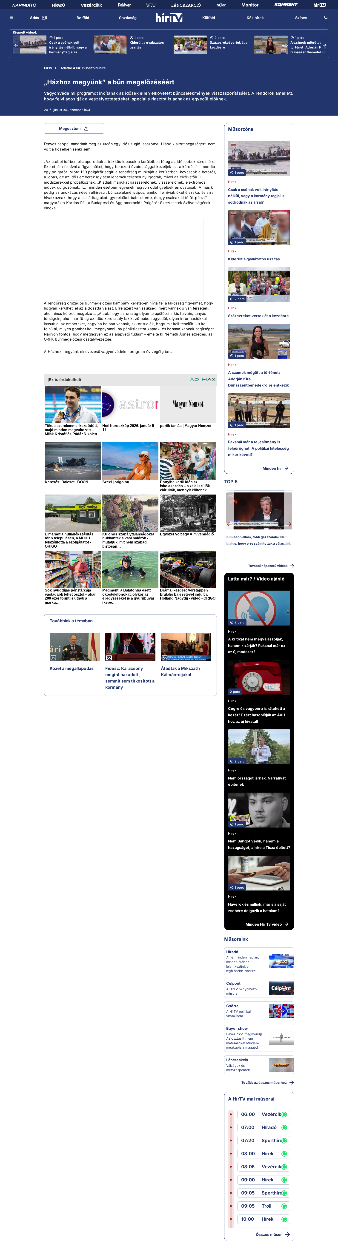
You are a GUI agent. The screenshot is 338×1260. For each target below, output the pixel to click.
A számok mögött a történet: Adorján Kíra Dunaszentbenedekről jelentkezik (308, 49)
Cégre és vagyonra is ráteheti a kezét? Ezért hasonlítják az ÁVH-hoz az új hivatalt (257, 714)
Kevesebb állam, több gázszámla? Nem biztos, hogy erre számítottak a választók (258, 540)
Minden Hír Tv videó (264, 924)
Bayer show (237, 1028)
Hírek (232, 182)
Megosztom (70, 128)
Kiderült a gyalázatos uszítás (147, 44)
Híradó (232, 952)
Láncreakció (237, 1060)
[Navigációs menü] (11, 17)
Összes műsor (269, 1234)
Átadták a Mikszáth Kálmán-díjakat (180, 671)
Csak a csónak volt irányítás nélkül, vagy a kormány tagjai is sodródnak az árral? (68, 49)
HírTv (48, 68)
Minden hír (272, 468)
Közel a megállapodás (72, 668)
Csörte (232, 1006)
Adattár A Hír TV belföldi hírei (83, 68)
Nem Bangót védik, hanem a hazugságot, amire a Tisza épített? (259, 844)
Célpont (233, 983)
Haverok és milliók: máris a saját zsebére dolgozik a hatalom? (257, 907)
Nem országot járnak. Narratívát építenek (257, 781)
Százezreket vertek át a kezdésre (228, 44)
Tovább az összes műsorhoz (264, 1082)
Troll (266, 1206)
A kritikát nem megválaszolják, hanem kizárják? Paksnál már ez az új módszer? (256, 645)
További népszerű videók (268, 566)
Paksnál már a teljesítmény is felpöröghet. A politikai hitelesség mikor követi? (258, 448)
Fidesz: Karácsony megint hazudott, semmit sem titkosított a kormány (130, 678)
